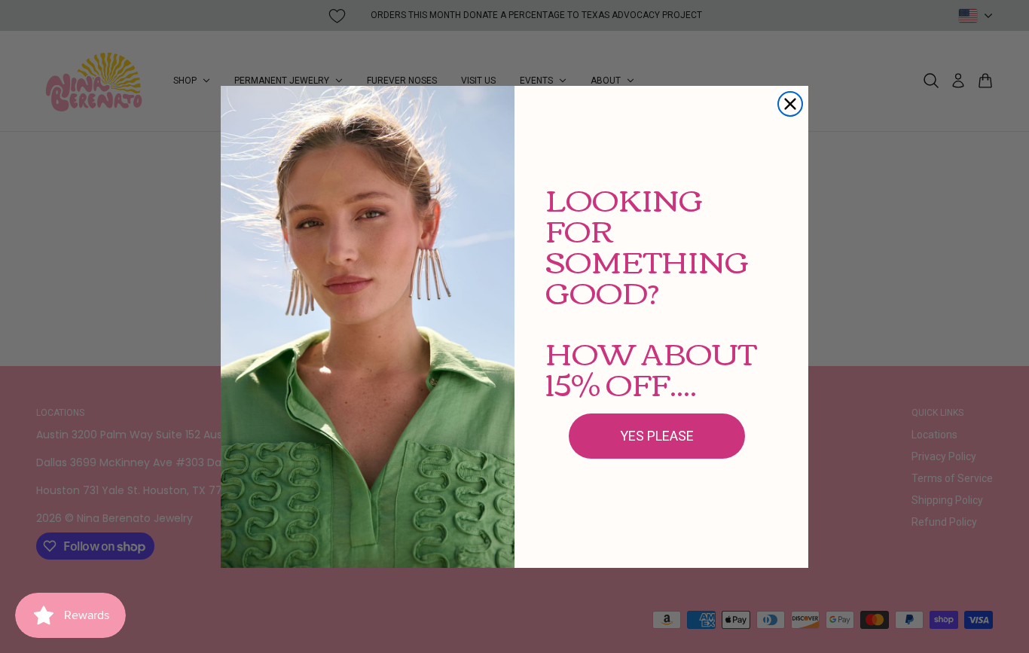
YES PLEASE (657, 436)
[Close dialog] (790, 104)
